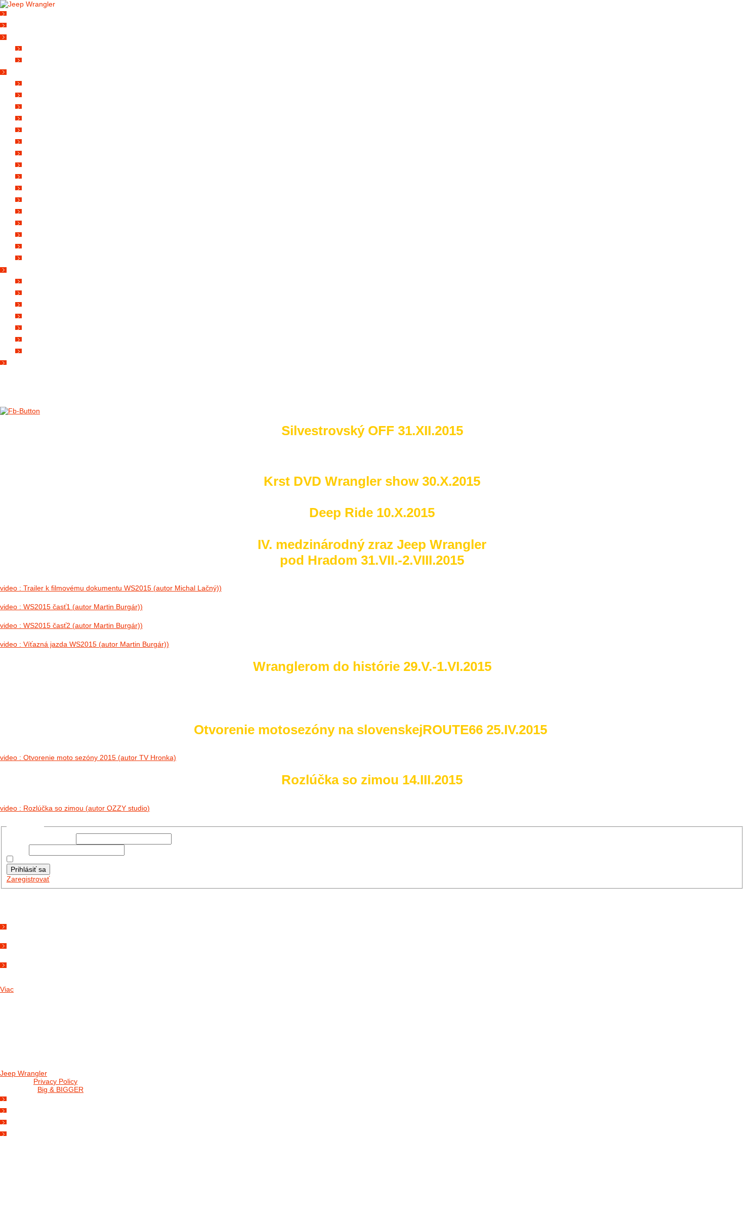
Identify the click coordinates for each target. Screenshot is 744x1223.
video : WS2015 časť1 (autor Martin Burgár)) (71, 607)
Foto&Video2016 (59, 186)
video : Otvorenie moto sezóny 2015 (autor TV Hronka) (88, 757)
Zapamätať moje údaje (51, 860)
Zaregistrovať (28, 879)
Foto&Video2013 (59, 221)
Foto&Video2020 (59, 140)
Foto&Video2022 (59, 116)
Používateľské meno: (41, 839)
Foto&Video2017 (59, 175)
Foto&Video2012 (59, 233)
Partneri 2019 (54, 291)
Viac (7, 989)
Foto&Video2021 (59, 128)
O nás (25, 23)
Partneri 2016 (54, 326)
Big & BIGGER (60, 1089)
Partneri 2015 (54, 338)
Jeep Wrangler (23, 1073)
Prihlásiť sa (28, 869)
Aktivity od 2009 (59, 244)
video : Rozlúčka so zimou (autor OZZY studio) (75, 808)
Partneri (31, 268)
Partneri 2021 (54, 279)
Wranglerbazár (45, 1132)
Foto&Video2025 (59, 82)
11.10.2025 (31, 944)
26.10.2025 (31, 925)
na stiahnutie (55, 58)
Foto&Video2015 (59, 198)
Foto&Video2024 (59, 93)
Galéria (29, 70)
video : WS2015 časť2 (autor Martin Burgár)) (71, 625)
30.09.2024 (31, 963)
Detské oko (52, 256)
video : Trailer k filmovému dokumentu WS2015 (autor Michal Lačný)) (111, 588)
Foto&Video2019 (59, 151)
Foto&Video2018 (59, 163)
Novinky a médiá (44, 35)
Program (32, 1109)
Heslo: (18, 850)
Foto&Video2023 (59, 105)
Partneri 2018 (54, 303)
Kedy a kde (35, 1097)
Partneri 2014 (54, 349)
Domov (27, 12)
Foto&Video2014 (59, 210)
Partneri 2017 (54, 314)
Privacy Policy (55, 1081)
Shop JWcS (35, 1120)
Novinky (45, 47)
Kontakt (30, 361)
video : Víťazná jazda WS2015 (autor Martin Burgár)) (84, 644)
